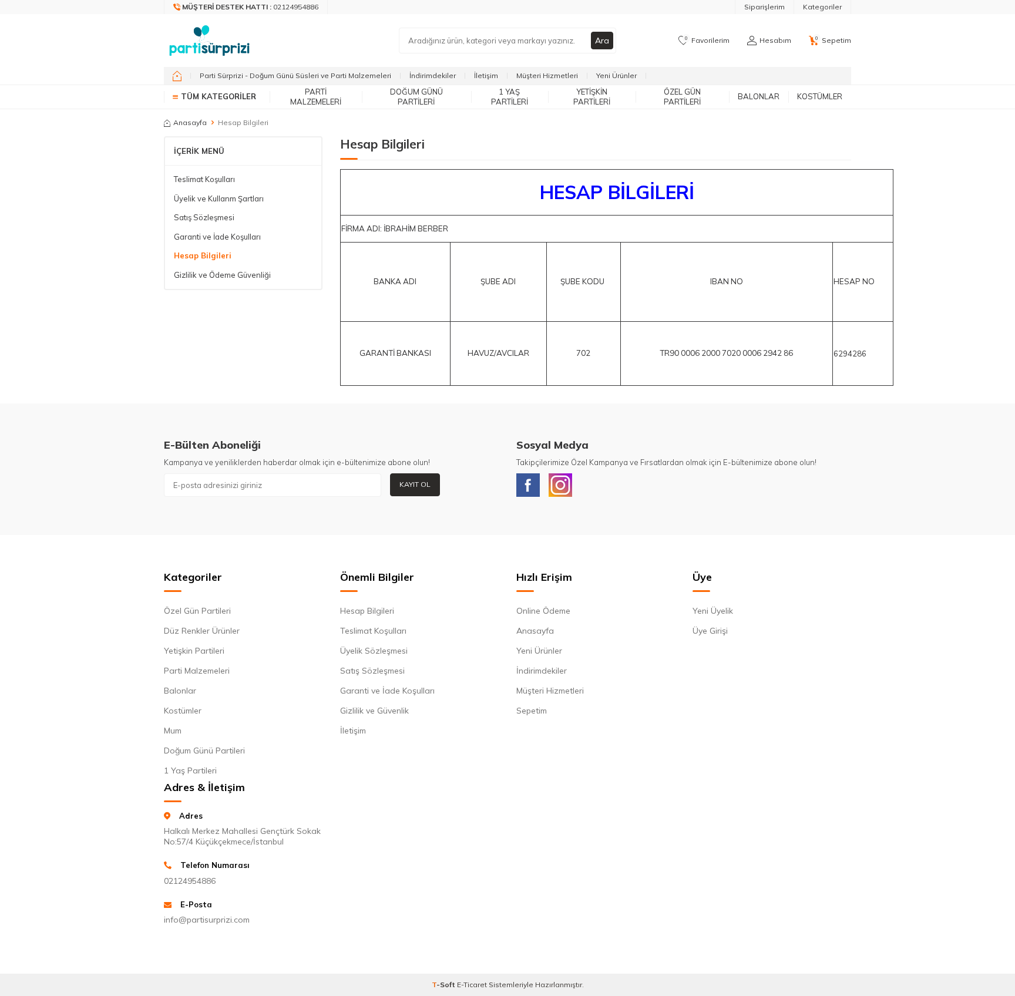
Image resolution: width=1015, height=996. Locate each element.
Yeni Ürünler (616, 75)
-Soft (444, 984)
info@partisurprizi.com (207, 919)
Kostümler (819, 96)
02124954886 (190, 881)
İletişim (486, 75)
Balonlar (758, 96)
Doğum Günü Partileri (416, 96)
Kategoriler (822, 6)
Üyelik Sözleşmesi (374, 650)
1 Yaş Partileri (509, 96)
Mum (173, 730)
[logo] (209, 40)
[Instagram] (560, 485)
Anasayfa (190, 122)
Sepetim (531, 710)
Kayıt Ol (415, 484)
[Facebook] (528, 485)
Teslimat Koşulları (204, 179)
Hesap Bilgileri (202, 255)
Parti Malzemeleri (315, 96)
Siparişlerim (764, 6)
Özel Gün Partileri (682, 96)
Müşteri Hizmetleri (547, 75)
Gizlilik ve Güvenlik (374, 710)
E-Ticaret (472, 984)
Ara (602, 40)
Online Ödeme (543, 610)
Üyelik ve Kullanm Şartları (219, 198)
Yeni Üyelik (713, 610)
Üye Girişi (710, 630)
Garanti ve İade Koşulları (217, 236)
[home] (177, 76)
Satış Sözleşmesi (204, 217)
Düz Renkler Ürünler (202, 630)
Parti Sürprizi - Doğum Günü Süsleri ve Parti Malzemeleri (295, 75)
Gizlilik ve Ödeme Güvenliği (222, 275)
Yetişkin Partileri (591, 96)
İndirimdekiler (432, 75)
